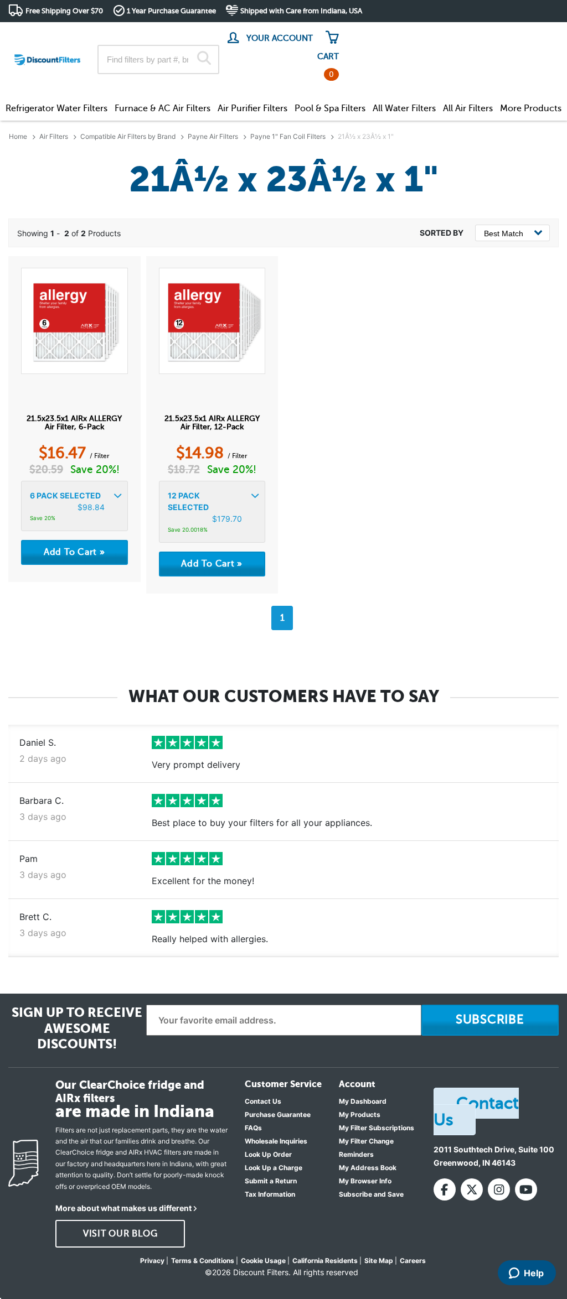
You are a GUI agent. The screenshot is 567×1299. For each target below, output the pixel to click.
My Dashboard (362, 1101)
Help (534, 1273)
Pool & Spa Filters (330, 108)
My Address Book (367, 1167)
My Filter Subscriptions (376, 1128)
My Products (359, 1114)
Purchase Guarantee (278, 1114)
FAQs (253, 1128)
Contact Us (263, 1101)
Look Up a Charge (273, 1167)
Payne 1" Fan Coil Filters (288, 136)
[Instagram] (499, 1189)
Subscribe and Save (371, 1194)
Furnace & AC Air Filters (162, 108)
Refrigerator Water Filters (56, 108)
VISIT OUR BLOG (120, 1234)
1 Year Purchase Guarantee (171, 11)
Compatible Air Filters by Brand (128, 136)
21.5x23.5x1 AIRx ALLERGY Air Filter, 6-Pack (74, 422)
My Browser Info (365, 1181)
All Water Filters (404, 108)
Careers (413, 1260)
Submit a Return (271, 1181)
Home (18, 136)
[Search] (204, 59)
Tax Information (270, 1194)
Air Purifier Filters (252, 108)
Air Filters (53, 136)
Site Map (378, 1260)
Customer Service (460, 33)
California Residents (325, 1260)
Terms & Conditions (202, 1260)
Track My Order (382, 33)
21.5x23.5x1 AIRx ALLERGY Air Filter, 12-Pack (212, 422)
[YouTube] (526, 1189)
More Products (530, 108)
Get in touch (535, 34)
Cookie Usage (263, 1260)
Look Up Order (268, 1154)
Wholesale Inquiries (276, 1141)
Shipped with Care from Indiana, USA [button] (301, 11)
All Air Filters (468, 108)
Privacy (152, 1260)
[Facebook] (445, 1189)
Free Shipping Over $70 (64, 11)
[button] (74, 506)
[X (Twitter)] (472, 1189)
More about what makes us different (123, 1208)
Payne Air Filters (213, 136)
